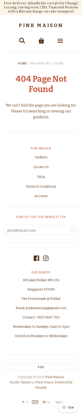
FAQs (41, 177)
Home (22, 63)
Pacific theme (20, 382)
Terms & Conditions (41, 187)
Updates (41, 157)
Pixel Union (44, 382)
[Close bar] (79, 3)
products (41, 117)
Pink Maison (41, 25)
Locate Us (41, 167)
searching (37, 111)
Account (41, 196)
